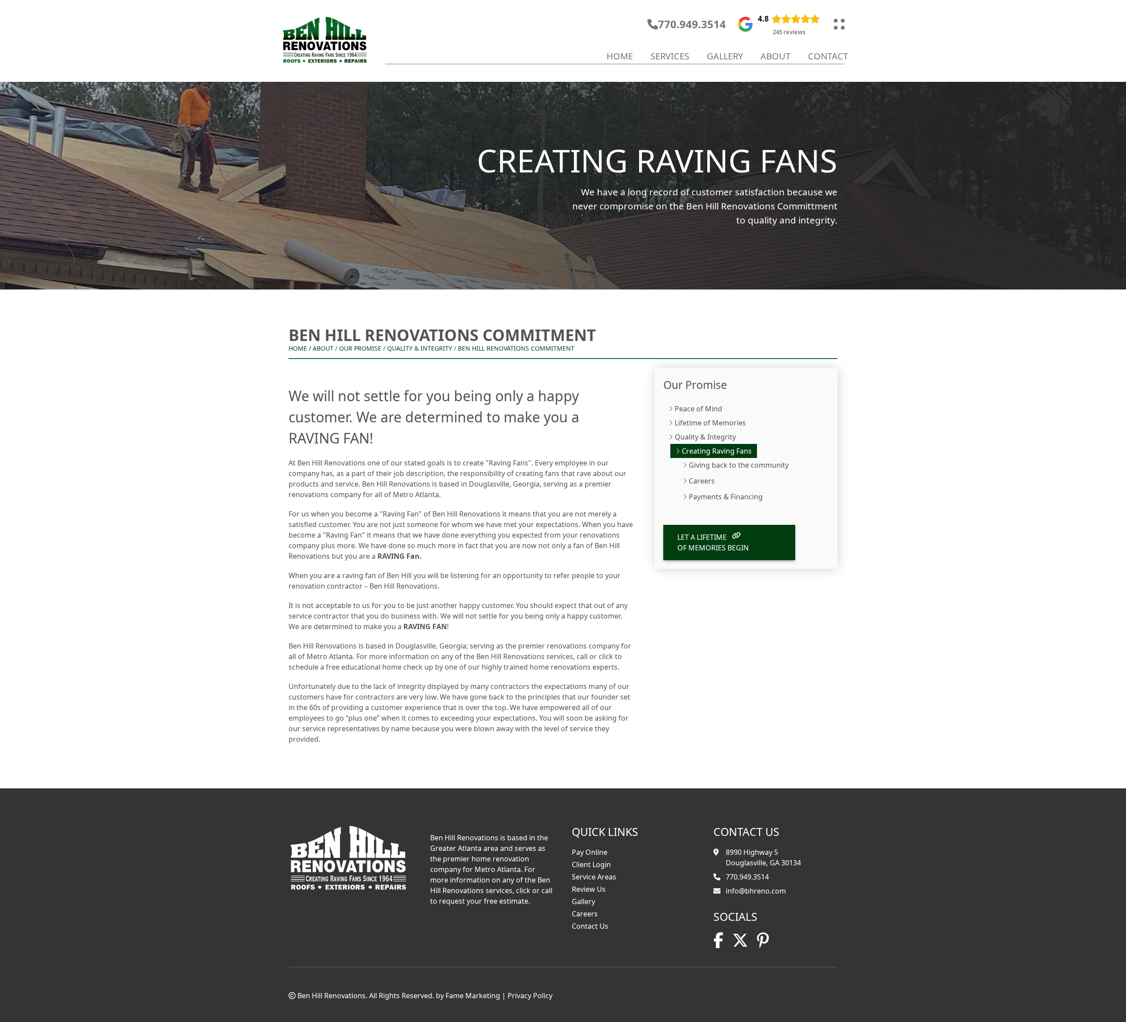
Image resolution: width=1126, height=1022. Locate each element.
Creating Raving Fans (717, 451)
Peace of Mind (698, 409)
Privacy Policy (530, 995)
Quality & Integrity (419, 348)
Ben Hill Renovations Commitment (516, 348)
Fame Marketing (473, 995)
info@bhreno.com (756, 891)
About (775, 56)
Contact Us (590, 926)
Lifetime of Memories (710, 423)
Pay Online (589, 852)
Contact (828, 56)
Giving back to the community (739, 465)
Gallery (725, 56)
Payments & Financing (726, 497)
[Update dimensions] (839, 24)
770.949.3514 (692, 24)
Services (670, 56)
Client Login (591, 864)
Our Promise (360, 348)
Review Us (589, 889)
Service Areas (594, 877)
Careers (702, 481)
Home (620, 56)
